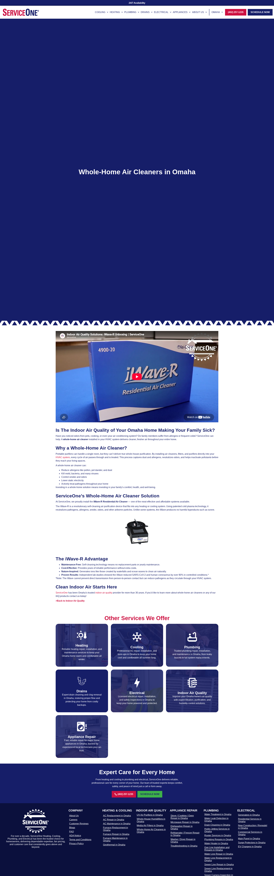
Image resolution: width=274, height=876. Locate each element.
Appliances (180, 12)
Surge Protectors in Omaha (251, 842)
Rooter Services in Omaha (217, 835)
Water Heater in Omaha (216, 843)
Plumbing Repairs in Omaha (218, 839)
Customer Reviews (78, 823)
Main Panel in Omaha (249, 838)
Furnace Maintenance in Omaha (115, 839)
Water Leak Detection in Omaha (216, 819)
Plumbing (130, 12)
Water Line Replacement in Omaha (218, 859)
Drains (145, 12)
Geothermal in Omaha (114, 845)
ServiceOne (62, 592)
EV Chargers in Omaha (250, 846)
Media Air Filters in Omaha (150, 825)
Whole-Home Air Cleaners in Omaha (151, 830)
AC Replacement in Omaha (117, 815)
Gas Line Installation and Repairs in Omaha (216, 848)
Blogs (72, 827)
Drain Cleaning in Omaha (217, 825)
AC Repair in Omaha (113, 819)
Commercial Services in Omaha (250, 833)
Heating (115, 12)
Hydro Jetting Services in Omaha (217, 830)
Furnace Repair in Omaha (116, 834)
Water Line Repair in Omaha (218, 854)
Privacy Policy (76, 843)
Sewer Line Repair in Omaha (219, 864)
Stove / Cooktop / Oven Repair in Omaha (182, 816)
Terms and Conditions (80, 839)
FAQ (71, 831)
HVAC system (63, 457)
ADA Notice (75, 835)
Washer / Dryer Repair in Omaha (183, 840)
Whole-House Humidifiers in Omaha (151, 820)
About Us (198, 12)
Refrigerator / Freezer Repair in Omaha (185, 834)
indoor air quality (103, 592)
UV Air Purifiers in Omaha (150, 815)
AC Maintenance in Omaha (116, 823)
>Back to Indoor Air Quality (70, 601)
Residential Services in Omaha (249, 820)
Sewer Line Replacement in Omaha (218, 869)
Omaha (215, 12)
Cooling (100, 12)
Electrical (161, 12)
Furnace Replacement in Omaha (115, 828)
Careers (73, 819)
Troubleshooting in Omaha (184, 846)
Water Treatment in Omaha (217, 814)
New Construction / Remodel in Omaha (252, 826)
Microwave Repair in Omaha (185, 822)
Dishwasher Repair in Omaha (182, 827)
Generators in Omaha (249, 815)
